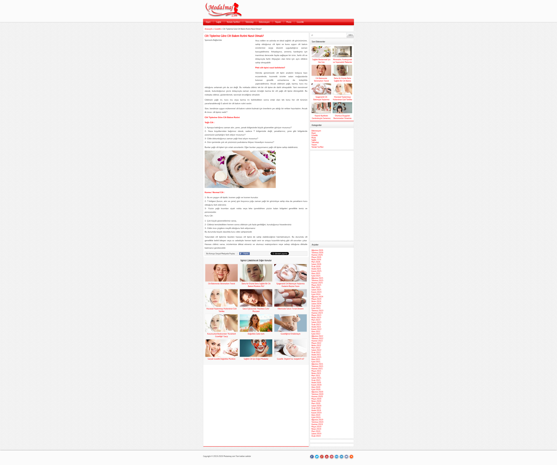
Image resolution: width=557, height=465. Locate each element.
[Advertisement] (229, 61)
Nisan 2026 (316, 259)
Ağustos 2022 (317, 336)
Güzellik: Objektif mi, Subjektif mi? (290, 359)
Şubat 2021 (316, 378)
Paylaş (244, 253)
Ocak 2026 (316, 266)
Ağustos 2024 (317, 296)
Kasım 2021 (316, 357)
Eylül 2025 (315, 276)
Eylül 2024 (315, 294)
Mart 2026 (315, 262)
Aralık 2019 (316, 410)
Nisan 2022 (316, 345)
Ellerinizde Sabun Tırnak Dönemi (290, 308)
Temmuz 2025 (317, 280)
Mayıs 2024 (316, 299)
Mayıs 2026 (316, 257)
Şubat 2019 (316, 433)
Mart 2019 (315, 431)
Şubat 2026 (316, 264)
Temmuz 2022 (317, 338)
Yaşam (278, 22)
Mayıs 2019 (316, 426)
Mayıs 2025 (316, 285)
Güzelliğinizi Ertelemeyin (290, 334)
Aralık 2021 (316, 354)
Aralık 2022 (316, 327)
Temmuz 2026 (317, 252)
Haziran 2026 (317, 255)
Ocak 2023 (316, 324)
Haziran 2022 (317, 341)
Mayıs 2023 (316, 315)
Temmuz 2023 (317, 310)
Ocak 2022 (316, 352)
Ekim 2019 (315, 415)
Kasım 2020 (316, 385)
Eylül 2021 (315, 361)
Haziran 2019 (317, 424)
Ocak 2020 (316, 408)
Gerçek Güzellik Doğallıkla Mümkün (221, 359)
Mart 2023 (315, 320)
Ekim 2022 (315, 331)
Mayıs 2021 (316, 371)
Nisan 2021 (316, 373)
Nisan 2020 (316, 401)
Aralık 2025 (316, 269)
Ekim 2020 (315, 387)
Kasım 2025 (316, 271)
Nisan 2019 (316, 429)
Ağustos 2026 (317, 250)
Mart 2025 (315, 287)
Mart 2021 (315, 375)
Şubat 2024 (316, 303)
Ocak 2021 (316, 380)
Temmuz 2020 (317, 394)
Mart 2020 (315, 403)
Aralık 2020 (316, 382)
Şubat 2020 (316, 406)
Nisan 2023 (316, 317)
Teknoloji (249, 22)
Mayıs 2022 (316, 343)
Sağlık (218, 22)
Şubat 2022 (316, 350)
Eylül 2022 (315, 334)
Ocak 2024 (316, 306)
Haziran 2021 (317, 368)
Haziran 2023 (317, 313)
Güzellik (300, 22)
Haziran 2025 (317, 283)
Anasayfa (209, 29)
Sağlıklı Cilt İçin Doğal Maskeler (256, 359)
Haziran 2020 (317, 396)
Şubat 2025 (316, 289)
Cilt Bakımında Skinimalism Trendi (221, 283)
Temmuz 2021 (317, 366)
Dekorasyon (264, 22)
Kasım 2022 (316, 329)
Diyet (208, 22)
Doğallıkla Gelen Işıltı (256, 334)
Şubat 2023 (316, 322)
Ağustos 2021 (317, 364)
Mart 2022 (315, 348)
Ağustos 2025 (317, 278)
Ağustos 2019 (317, 419)
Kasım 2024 (316, 292)
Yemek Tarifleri (233, 22)
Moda (288, 22)
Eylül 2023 (315, 308)
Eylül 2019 (315, 417)
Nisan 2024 (316, 301)
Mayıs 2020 (316, 399)
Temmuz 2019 (317, 422)
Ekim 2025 (315, 273)
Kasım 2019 (316, 412)
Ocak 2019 (316, 436)
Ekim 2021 (315, 359)
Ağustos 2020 (317, 392)
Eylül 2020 (315, 389)
